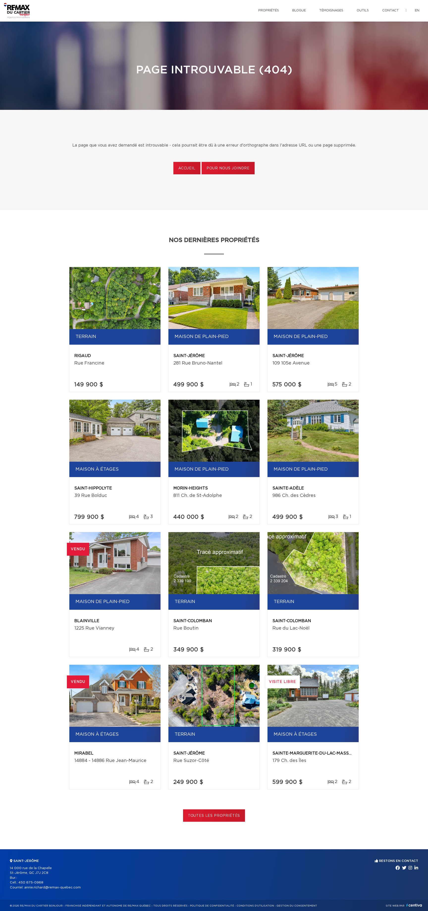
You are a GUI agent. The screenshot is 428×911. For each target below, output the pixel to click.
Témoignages (331, 10)
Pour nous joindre (228, 168)
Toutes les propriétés (214, 816)
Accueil (186, 168)
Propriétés (268, 10)
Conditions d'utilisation (255, 906)
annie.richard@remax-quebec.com (52, 887)
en (417, 10)
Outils (363, 10)
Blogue (299, 10)
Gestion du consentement (296, 906)
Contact (390, 10)
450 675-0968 (30, 882)
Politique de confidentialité (212, 906)
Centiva (414, 905)
